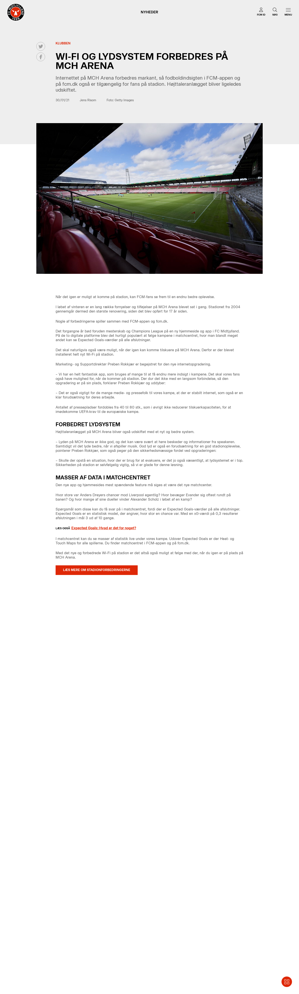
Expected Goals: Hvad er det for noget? (103, 528)
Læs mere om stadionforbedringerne (96, 570)
